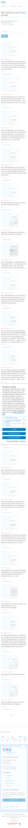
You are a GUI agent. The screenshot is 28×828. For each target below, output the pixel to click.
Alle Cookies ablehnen (14, 433)
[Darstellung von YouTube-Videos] (3, 422)
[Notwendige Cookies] (3, 418)
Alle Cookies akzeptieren (14, 437)
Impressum (23, 441)
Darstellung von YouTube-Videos (13, 421)
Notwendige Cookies (11, 418)
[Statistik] (3, 425)
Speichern (14, 429)
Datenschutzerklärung (12, 441)
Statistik (8, 425)
